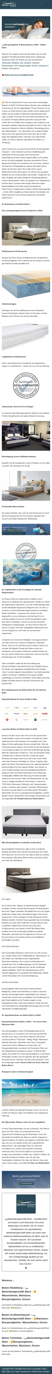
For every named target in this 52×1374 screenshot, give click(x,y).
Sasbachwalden (25, 65)
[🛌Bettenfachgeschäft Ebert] (9, 4)
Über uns (10, 1372)
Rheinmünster (7, 65)
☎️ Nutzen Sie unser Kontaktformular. (18, 75)
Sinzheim (35, 63)
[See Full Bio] (32, 1263)
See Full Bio (25, 1263)
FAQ (44, 1369)
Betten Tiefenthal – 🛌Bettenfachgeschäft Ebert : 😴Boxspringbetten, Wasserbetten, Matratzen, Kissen (26, 1342)
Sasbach (27, 63)
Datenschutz (37, 1372)
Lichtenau (42, 65)
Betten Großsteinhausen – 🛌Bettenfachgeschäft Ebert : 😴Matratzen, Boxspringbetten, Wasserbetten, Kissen (25, 1318)
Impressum (25, 1372)
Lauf (21, 63)
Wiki (3, 1372)
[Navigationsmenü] (47, 5)
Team (17, 1372)
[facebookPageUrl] (26, 1268)
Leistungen (36, 1369)
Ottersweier (6, 63)
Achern (35, 65)
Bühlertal (15, 63)
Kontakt (46, 1372)
